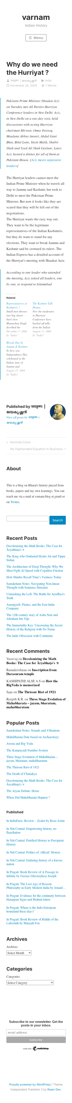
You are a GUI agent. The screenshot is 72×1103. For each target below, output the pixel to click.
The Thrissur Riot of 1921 (37, 691)
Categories (13, 976)
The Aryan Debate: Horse (22, 791)
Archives (12, 947)
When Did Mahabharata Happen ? (28, 797)
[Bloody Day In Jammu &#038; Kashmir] (19, 358)
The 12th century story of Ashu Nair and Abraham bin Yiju (32, 617)
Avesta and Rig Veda (19, 743)
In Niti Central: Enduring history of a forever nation (34, 862)
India (48, 80)
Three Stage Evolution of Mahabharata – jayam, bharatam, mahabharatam (36, 703)
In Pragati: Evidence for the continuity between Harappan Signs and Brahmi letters (36, 897)
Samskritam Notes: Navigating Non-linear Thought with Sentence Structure (32, 585)
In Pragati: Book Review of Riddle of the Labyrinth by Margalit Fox (32, 921)
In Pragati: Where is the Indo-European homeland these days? (31, 909)
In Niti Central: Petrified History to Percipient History (35, 842)
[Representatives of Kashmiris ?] (19, 319)
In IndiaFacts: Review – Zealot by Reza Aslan (35, 820)
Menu (38, 38)
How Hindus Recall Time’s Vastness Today (33, 577)
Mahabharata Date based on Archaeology (32, 737)
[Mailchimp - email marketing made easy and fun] (36, 1050)
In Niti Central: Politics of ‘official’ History (33, 852)
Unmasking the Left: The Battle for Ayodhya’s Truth (35, 596)
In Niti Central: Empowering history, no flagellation (31, 830)
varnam (36, 17)
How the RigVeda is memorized (32, 682)
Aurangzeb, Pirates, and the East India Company (30, 606)
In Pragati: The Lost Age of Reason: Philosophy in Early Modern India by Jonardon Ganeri (36, 885)
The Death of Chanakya (21, 774)
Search (57, 520)
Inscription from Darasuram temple (31, 671)
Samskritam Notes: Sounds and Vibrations (33, 730)
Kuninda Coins (19, 443)
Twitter (14, 502)
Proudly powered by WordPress (30, 1084)
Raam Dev (54, 1089)
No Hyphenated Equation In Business (36, 449)
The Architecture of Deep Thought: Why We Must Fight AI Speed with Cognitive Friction (34, 568)
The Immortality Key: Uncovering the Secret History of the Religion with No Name (34, 627)
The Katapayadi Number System (27, 750)
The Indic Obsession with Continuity (29, 636)
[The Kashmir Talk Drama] (46, 319)
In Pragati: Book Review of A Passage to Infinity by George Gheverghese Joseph (32, 874)
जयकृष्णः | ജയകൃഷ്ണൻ (23, 80)
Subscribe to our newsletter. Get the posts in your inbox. (36, 1023)
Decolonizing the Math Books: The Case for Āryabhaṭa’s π (34, 548)
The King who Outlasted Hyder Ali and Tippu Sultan (35, 558)
